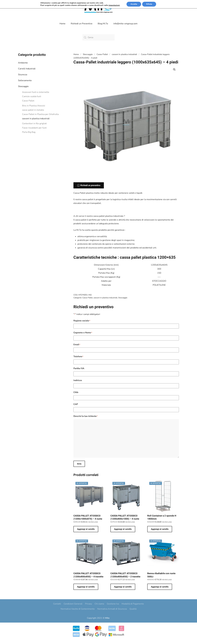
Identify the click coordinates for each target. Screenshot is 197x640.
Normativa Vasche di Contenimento (78, 608)
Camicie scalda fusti (31, 96)
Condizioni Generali (73, 603)
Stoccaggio (23, 86)
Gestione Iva (113, 603)
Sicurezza (22, 74)
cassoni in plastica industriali (36, 118)
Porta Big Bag (28, 132)
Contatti (57, 603)
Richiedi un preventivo (90, 185)
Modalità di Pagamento (133, 603)
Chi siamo (99, 603)
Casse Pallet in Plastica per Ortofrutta (40, 114)
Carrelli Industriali (27, 68)
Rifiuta (149, 4)
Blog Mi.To (103, 23)
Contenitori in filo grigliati (34, 123)
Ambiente (23, 62)
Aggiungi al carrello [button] (86, 529)
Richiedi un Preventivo (81, 23)
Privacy (88, 603)
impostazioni (114, 5)
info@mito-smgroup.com (125, 23)
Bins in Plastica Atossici (33, 105)
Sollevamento (25, 80)
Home (62, 23)
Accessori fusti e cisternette (35, 92)
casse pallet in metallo (33, 109)
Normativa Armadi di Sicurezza (112, 608)
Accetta (134, 4)
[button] (174, 69)
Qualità (132, 608)
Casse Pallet (28, 100)
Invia (79, 463)
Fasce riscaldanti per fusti (34, 127)
